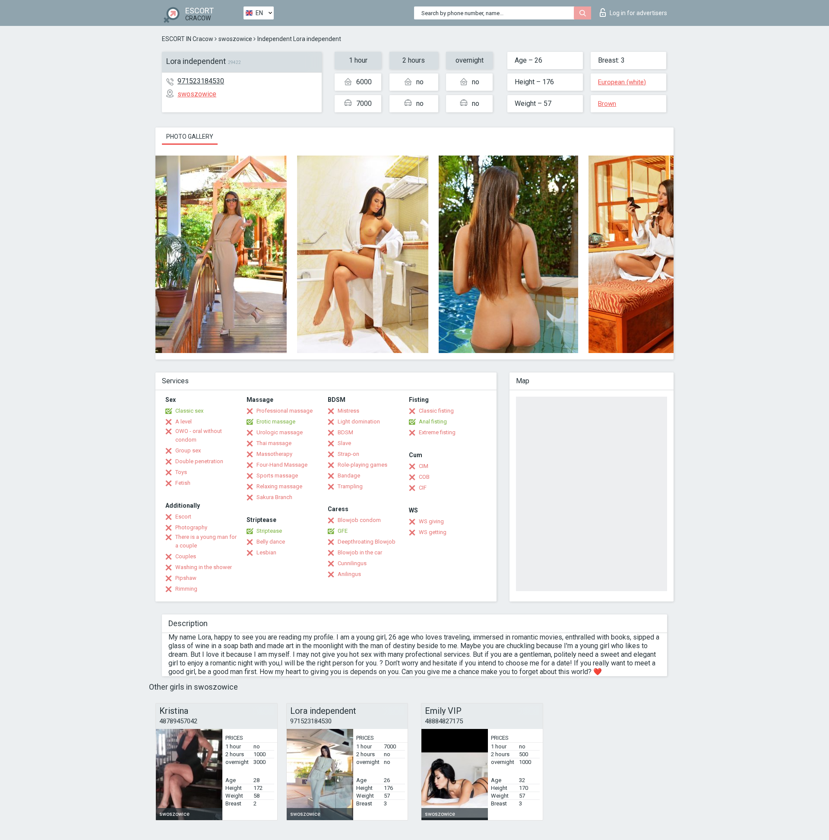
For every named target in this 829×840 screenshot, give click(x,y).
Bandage (349, 475)
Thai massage (273, 443)
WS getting (432, 532)
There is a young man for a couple (206, 541)
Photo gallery (189, 136)
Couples (185, 556)
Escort (183, 516)
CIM (423, 466)
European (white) (622, 82)
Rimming (186, 588)
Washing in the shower (203, 567)
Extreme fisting (437, 432)
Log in (638, 13)
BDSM (345, 432)
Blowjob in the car (360, 552)
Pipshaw (185, 578)
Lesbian (266, 552)
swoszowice (235, 38)
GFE (343, 531)
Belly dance (270, 541)
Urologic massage (279, 432)
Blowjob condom (359, 520)
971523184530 (200, 81)
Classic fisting (436, 410)
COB (424, 477)
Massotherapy (274, 454)
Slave (344, 443)
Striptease (269, 531)
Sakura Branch (274, 497)
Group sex (188, 450)
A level (183, 421)
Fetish (182, 483)
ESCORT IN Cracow (187, 38)
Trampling (350, 486)
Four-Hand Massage (281, 464)
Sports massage (277, 475)
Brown (607, 104)
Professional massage (284, 410)
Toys (181, 472)
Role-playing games (362, 464)
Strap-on (348, 454)
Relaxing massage (279, 486)
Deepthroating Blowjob (367, 541)
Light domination (359, 421)
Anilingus (349, 574)
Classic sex (189, 410)
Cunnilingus (352, 563)
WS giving (431, 521)
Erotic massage (275, 421)
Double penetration (199, 461)
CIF (423, 487)
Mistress (348, 410)
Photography (191, 527)
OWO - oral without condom (198, 435)
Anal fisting (433, 421)
